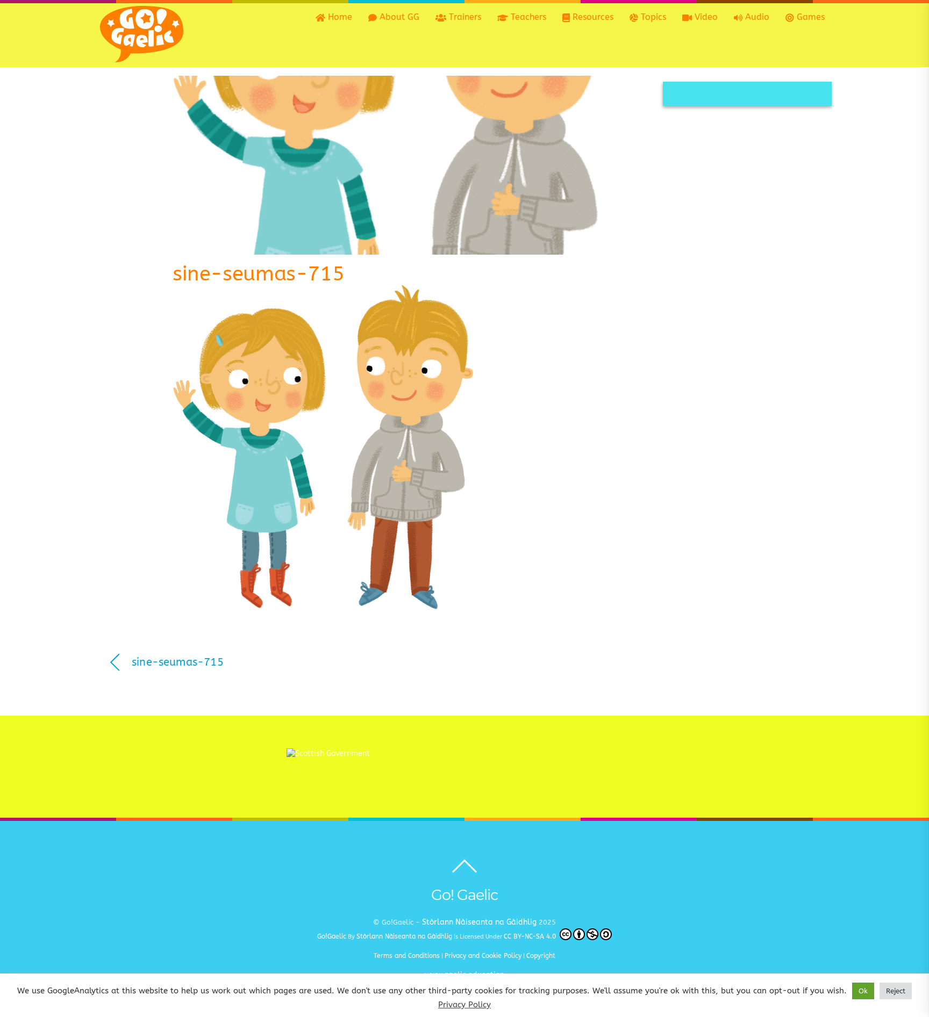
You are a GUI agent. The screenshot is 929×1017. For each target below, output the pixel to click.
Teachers (527, 17)
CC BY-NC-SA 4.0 (531, 936)
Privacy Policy (464, 1004)
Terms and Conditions (407, 956)
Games (809, 17)
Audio (755, 17)
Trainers (463, 17)
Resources (591, 17)
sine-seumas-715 (258, 274)
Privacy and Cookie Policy (483, 956)
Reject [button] (895, 991)
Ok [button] (863, 991)
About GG (398, 17)
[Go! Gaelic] (141, 57)
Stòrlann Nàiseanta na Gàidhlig (479, 922)
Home (338, 17)
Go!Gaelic (331, 936)
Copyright (540, 956)
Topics (652, 17)
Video (705, 17)
